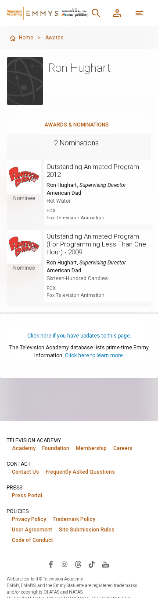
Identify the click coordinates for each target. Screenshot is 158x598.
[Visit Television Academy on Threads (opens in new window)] (78, 564)
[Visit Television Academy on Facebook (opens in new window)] (51, 564)
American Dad (64, 193)
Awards (54, 38)
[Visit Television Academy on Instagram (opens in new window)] (64, 564)
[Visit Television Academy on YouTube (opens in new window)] (105, 564)
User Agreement (32, 530)
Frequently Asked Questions (80, 472)
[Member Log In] (117, 13)
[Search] (96, 13)
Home (26, 38)
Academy (24, 448)
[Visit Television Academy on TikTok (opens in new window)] (91, 564)
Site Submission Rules (87, 530)
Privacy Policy (29, 519)
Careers (123, 448)
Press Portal (27, 495)
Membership (91, 448)
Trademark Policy (74, 519)
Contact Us (25, 472)
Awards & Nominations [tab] (76, 125)
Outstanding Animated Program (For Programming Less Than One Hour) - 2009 (96, 244)
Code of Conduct (32, 540)
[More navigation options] (139, 13)
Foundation (55, 448)
